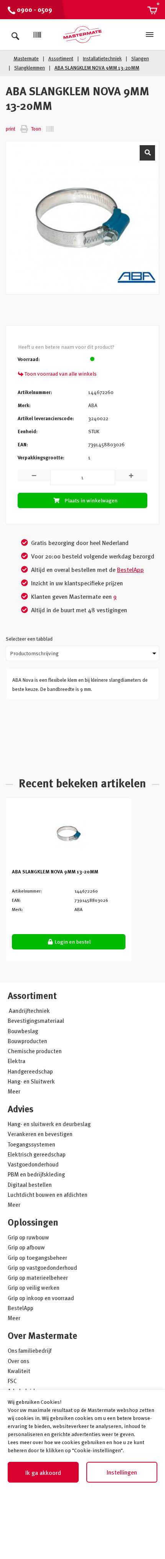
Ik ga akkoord (43, 1472)
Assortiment (32, 995)
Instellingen (122, 1472)
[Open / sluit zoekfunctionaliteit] (15, 34)
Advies (20, 1108)
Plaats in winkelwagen (90, 500)
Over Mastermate (42, 1335)
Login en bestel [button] (72, 942)
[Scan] (37, 35)
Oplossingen (33, 1222)
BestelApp (130, 569)
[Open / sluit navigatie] (149, 34)
